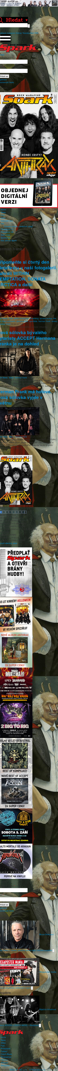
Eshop (19, 33)
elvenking (34, 318)
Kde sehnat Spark (9, 240)
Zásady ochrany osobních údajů (18, 226)
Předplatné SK (7, 232)
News (3, 212)
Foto (3, 215)
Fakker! (4, 1051)
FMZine (4, 1059)
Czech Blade (6, 1054)
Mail (32, 33)
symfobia (33, 321)
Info (2, 223)
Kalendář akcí (7, 220)
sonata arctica (46, 318)
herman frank (44, 321)
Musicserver (6, 1057)
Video (3, 218)
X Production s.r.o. (37, 1069)
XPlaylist (4, 1062)
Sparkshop (5, 237)
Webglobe (5, 1065)
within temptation (21, 318)
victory (54, 321)
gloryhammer (22, 321)
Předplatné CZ (7, 229)
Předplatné (5, 1048)
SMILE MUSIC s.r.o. (18, 1069)
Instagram (11, 33)
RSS (36, 33)
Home (3, 209)
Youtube (26, 33)
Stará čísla (5, 234)
